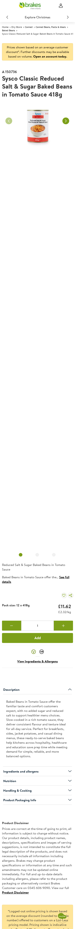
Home (5, 27)
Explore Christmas (37, 17)
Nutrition (9, 781)
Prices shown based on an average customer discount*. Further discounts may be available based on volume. (37, 52)
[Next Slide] (68, 17)
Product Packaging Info (19, 800)
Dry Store (16, 27)
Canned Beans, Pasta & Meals (51, 27)
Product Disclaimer (15, 892)
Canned (29, 27)
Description (11, 689)
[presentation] (37, 730)
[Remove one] (11, 626)
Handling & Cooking (17, 790)
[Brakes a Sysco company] (30, 5)
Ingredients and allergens (21, 771)
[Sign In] (60, 5)
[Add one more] (63, 626)
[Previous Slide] (7, 17)
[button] (33, 651)
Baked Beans (8, 30)
